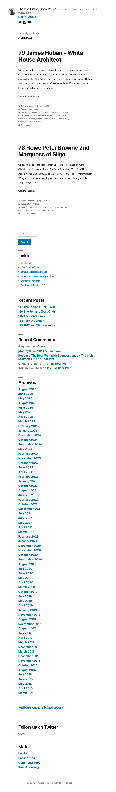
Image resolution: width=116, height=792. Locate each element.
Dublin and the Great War (33, 285)
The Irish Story (28, 262)
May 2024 (25, 449)
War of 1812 (63, 119)
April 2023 (25, 472)
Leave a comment (28, 213)
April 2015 (25, 688)
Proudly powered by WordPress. (58, 783)
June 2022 (25, 495)
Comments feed (29, 762)
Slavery (50, 115)
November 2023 (29, 458)
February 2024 (28, 453)
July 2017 (25, 633)
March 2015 (26, 693)
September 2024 (30, 444)
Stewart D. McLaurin (26, 119)
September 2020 (30, 559)
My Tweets (23, 734)
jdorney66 (25, 351)
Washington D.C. (25, 122)
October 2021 (27, 504)
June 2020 (25, 573)
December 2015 (29, 656)
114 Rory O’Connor (31, 320)
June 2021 (25, 518)
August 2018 (27, 619)
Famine (38, 207)
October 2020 (28, 555)
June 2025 (25, 407)
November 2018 (29, 614)
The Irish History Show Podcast (38, 9)
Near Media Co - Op (31, 267)
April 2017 (25, 637)
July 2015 (25, 674)
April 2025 (25, 417)
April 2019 (25, 605)
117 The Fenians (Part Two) (36, 307)
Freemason (32, 112)
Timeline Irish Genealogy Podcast (38, 276)
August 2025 (27, 403)
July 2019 (25, 596)
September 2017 (29, 624)
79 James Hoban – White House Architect (50, 56)
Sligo (44, 210)
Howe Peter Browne (51, 207)
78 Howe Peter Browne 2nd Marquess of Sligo (53, 151)
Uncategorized (35, 109)
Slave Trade (29, 210)
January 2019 (27, 610)
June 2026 (25, 393)
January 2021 (27, 541)
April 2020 (25, 582)
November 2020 (29, 550)
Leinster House (39, 115)
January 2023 (27, 481)
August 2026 (27, 389)
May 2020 (25, 578)
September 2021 (29, 508)
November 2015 (29, 660)
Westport (51, 210)
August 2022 (27, 490)
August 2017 (27, 628)
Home (22, 17)
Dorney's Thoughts (30, 280)
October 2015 (27, 665)
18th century (26, 204)
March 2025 (26, 421)
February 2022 (28, 499)
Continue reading (28, 96)
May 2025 (25, 412)
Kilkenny (28, 115)
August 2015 (27, 670)
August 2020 (27, 564)
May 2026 (25, 398)
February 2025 (28, 426)
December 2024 (29, 435)
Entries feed (26, 758)
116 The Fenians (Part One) (36, 311)
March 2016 (26, 651)
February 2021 (28, 536)
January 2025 (27, 430)
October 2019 (27, 591)
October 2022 (28, 486)
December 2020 (29, 545)
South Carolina (60, 115)
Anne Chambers (27, 207)
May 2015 (25, 683)
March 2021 (26, 532)
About (32, 17)
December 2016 (29, 647)
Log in (22, 753)
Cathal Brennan (27, 106)
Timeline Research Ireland (34, 271)
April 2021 (25, 527)
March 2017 (26, 642)
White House (38, 122)
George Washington (46, 112)
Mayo (20, 210)
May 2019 (25, 601)
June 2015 (25, 679)
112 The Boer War (49, 351)
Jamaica (63, 207)
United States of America (47, 119)
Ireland (58, 112)
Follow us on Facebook (41, 707)
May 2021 (25, 522)
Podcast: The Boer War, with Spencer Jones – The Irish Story (55, 357)
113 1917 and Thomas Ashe (36, 325)
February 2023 (28, 476)
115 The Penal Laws (31, 316)
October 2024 (28, 439)
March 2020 (26, 587)
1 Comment (25, 125)
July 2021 (25, 513)
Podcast (24, 109)
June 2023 (25, 467)
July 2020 (25, 568)
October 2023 (28, 463)
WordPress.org (28, 767)
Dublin (23, 112)
